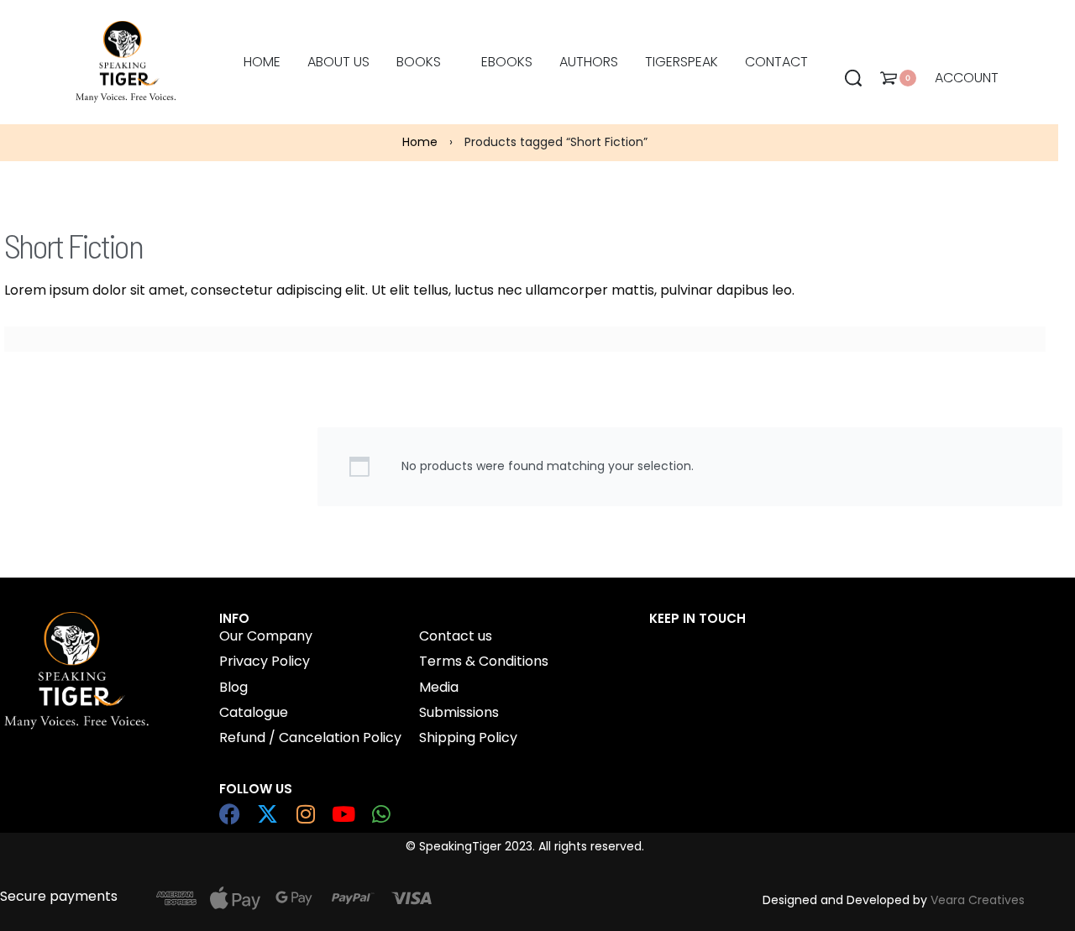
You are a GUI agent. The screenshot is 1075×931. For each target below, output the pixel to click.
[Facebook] (229, 813)
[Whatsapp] (380, 813)
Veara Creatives (978, 900)
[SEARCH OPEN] (853, 78)
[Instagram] (305, 813)
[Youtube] (343, 813)
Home (420, 141)
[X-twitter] (267, 813)
